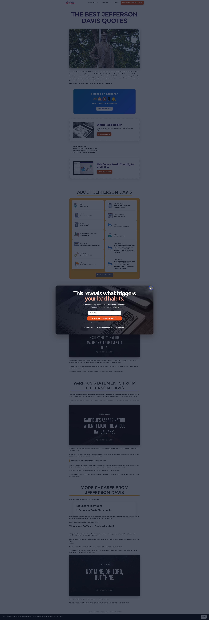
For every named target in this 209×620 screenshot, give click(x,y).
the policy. (118, 323)
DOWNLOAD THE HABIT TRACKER (104, 318)
